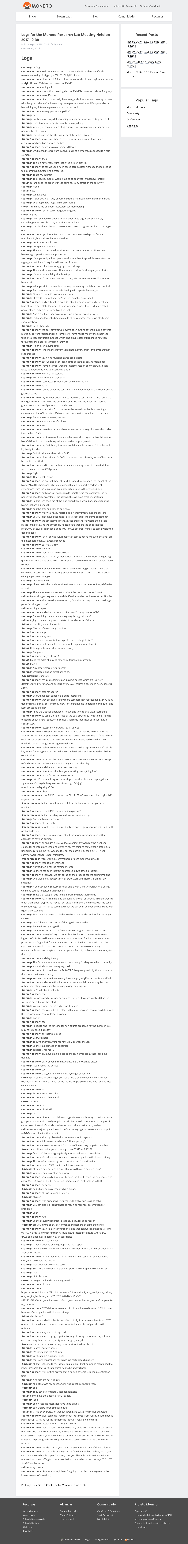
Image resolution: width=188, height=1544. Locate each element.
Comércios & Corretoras (108, 1511)
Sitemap (118, 1539)
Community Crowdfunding (97, 6)
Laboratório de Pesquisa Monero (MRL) (153, 1515)
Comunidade (126, 16)
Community (133, 113)
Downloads (64, 16)
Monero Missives (136, 107)
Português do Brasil (151, 6)
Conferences (133, 119)
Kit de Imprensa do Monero (148, 1519)
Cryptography (53, 1485)
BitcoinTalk (102, 1519)
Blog (96, 16)
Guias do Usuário (30, 1523)
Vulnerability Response (124, 6)
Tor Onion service (72, 1539)
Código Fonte (101, 1539)
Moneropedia (28, 1515)
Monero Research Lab (73, 1485)
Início (32, 16)
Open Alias (140, 1511)
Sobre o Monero (30, 1511)
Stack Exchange (104, 1515)
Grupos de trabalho (69, 1511)
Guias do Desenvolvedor (34, 1519)
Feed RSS (131, 1539)
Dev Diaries (39, 1485)
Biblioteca (27, 1527)
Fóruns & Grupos (68, 1515)
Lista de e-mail (67, 1519)
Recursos (157, 16)
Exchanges (132, 125)
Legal (87, 1539)
